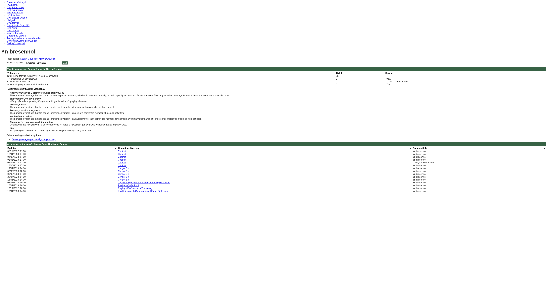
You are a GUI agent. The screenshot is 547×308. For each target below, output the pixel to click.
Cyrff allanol (13, 30)
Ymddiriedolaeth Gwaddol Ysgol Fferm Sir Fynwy (143, 191)
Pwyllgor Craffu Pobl (128, 185)
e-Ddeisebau (13, 15)
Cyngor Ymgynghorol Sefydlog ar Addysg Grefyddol (144, 182)
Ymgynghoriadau (15, 33)
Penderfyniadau (15, 12)
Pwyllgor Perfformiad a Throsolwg (135, 188)
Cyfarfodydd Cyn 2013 (18, 25)
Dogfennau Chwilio (16, 36)
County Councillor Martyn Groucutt (37, 59)
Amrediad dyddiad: (15, 62)
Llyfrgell (11, 20)
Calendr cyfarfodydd (17, 2)
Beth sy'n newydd (16, 43)
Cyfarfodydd (13, 23)
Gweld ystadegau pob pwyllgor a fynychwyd (34, 139)
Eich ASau (12, 28)
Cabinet (122, 151)
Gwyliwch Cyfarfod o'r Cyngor (22, 41)
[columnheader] (62, 148)
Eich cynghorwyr (15, 10)
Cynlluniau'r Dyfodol (17, 18)
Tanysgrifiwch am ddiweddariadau (24, 38)
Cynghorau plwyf (15, 7)
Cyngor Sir (123, 168)
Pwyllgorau (12, 5)
